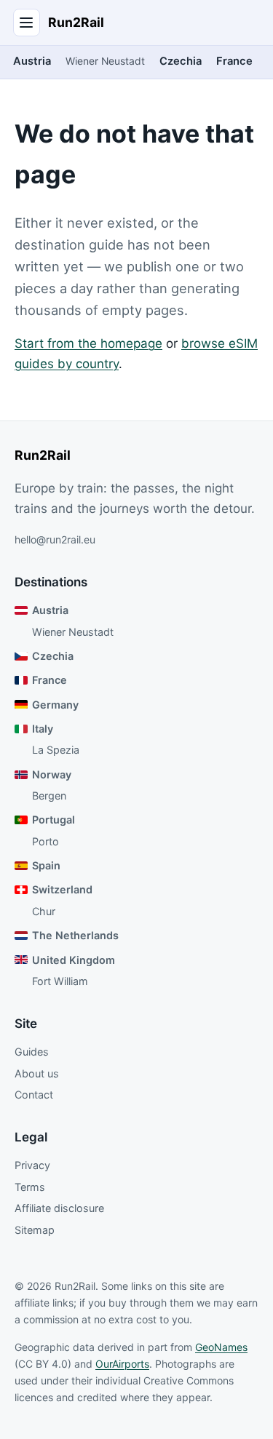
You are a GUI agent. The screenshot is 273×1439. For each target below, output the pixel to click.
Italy (42, 728)
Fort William (60, 981)
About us (37, 1073)
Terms (30, 1187)
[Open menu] (27, 22)
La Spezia (55, 750)
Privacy (32, 1165)
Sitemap (35, 1230)
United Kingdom (73, 960)
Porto (45, 841)
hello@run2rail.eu (55, 539)
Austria (32, 61)
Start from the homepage (88, 343)
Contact (34, 1094)
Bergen (49, 795)
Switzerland (62, 889)
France (234, 61)
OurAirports (122, 1364)
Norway (51, 774)
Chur (43, 911)
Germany (55, 704)
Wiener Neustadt (105, 61)
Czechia (180, 61)
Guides (32, 1051)
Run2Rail (76, 22)
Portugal (53, 819)
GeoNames (221, 1347)
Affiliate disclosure (59, 1208)
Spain (46, 865)
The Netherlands (75, 935)
